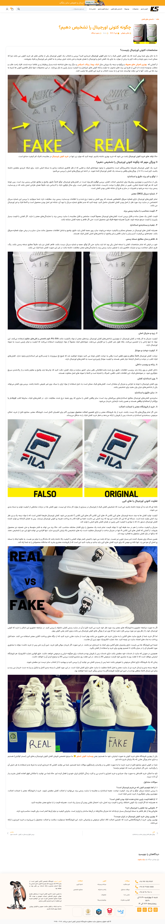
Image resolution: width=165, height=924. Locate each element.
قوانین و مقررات (125, 900)
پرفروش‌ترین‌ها (102, 900)
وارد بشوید (141, 859)
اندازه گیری (80, 884)
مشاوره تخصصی (78, 890)
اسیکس (80, 64)
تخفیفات (103, 895)
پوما (92, 64)
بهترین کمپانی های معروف (136, 64)
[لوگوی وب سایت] (154, 9)
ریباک (87, 64)
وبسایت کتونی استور (85, 756)
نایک (97, 64)
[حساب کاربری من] (7, 9)
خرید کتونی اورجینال (60, 156)
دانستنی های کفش (148, 19)
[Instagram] (156, 910)
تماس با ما (127, 895)
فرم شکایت (126, 884)
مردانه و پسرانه (102, 884)
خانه (157, 19)
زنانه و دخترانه (102, 890)
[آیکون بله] (139, 910)
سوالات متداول (125, 890)
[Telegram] (150, 910)
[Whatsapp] (145, 910)
